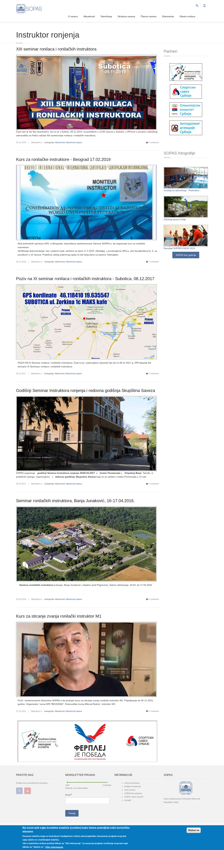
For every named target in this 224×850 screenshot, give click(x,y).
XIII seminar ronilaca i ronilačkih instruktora (56, 49)
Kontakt (127, 800)
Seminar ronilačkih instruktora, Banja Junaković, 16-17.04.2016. (75, 500)
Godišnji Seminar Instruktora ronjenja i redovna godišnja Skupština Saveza (85, 390)
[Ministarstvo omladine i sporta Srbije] (185, 72)
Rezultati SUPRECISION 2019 (179, 248)
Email (68, 794)
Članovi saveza (148, 16)
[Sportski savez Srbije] (186, 91)
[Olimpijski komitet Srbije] (185, 109)
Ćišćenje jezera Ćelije (175, 219)
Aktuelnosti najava (74, 142)
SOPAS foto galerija (186, 255)
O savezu (73, 16)
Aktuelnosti (89, 16)
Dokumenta (168, 16)
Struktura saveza (126, 16)
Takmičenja (106, 16)
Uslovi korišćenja (132, 783)
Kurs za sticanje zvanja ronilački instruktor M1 (58, 616)
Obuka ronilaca (187, 16)
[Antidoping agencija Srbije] (185, 127)
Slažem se (193, 830)
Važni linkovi (129, 790)
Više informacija (54, 847)
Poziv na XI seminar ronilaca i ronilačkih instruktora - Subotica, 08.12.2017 (85, 278)
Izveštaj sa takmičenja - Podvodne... (182, 190)
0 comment (154, 142)
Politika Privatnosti (132, 786)
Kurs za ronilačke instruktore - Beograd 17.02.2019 (63, 159)
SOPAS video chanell (133, 797)
